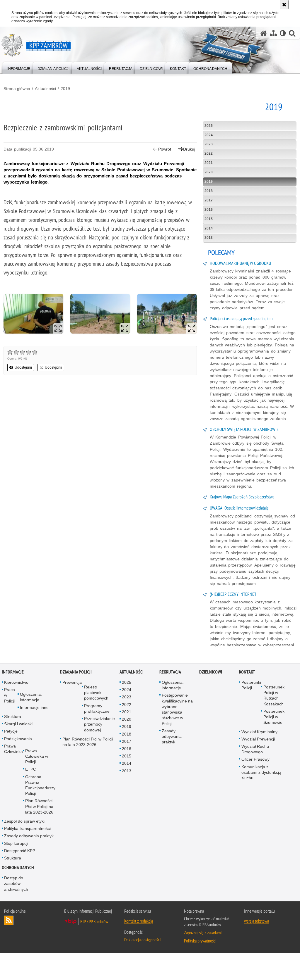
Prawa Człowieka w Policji (36, 756)
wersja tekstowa (256, 921)
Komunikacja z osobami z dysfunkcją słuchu (261, 772)
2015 (208, 219)
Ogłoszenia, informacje (31, 697)
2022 (208, 153)
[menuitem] (19, 67)
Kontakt (247, 672)
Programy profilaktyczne (97, 708)
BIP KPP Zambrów (94, 921)
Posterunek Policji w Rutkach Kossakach (273, 695)
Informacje (13, 672)
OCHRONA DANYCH (18, 867)
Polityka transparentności (27, 828)
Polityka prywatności (200, 941)
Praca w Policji (9, 695)
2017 (208, 200)
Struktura (12, 716)
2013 (208, 238)
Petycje (11, 731)
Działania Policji (76, 672)
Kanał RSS (8, 920)
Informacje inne (34, 707)
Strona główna (17, 88)
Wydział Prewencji (258, 739)
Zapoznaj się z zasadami (202, 932)
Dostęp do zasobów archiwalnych (16, 883)
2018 (208, 191)
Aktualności (45, 88)
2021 (208, 163)
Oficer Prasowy (255, 759)
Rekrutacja (170, 672)
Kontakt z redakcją (138, 921)
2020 (208, 172)
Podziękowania (18, 738)
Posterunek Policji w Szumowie (273, 717)
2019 (65, 88)
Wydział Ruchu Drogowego (255, 749)
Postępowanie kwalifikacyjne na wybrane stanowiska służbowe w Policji (177, 709)
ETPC (30, 769)
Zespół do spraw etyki (24, 821)
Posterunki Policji (251, 685)
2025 (208, 126)
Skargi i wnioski (18, 723)
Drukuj (189, 149)
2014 (208, 228)
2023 (208, 144)
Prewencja (72, 682)
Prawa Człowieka (13, 749)
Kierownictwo (16, 682)
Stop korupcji (16, 843)
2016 (208, 210)
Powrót (164, 149)
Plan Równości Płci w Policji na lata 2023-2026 (39, 806)
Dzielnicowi (210, 672)
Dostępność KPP (19, 850)
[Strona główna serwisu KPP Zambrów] (263, 33)
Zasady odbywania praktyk (29, 835)
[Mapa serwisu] (273, 33)
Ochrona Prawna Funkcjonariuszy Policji (40, 785)
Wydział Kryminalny (259, 731)
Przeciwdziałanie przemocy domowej (99, 724)
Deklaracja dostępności (142, 939)
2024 (208, 135)
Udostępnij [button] (23, 367)
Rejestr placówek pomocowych (96, 692)
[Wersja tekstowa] (283, 33)
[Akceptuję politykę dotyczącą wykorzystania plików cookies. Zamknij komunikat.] (284, 4)
